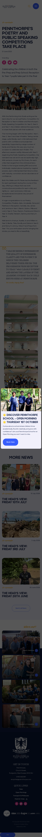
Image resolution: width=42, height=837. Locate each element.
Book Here (11, 442)
